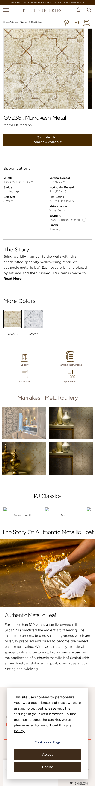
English (81, 783)
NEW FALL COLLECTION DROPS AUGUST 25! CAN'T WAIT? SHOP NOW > (47, 2)
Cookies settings (47, 742)
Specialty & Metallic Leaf (31, 22)
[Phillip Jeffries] (42, 11)
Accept (47, 754)
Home (6, 22)
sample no (47, 140)
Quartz (64, 515)
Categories (14, 22)
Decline (47, 767)
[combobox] (78, 783)
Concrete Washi (22, 515)
